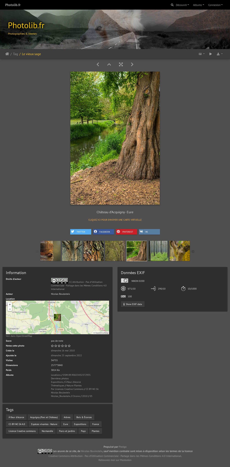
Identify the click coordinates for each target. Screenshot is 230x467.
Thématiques (57, 385)
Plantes (95, 430)
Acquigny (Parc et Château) (44, 417)
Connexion (214, 5)
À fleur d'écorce (73, 381)
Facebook (105, 231)
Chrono (76, 396)
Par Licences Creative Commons (67, 389)
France (95, 423)
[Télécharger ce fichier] (219, 53)
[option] (50, 251)
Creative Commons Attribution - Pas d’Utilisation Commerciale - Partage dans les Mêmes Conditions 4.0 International (114, 456)
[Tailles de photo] (201, 53)
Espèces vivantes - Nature (44, 423)
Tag (15, 54)
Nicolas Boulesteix (60, 392)
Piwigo (123, 446)
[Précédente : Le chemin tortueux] (97, 64)
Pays (83, 430)
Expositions (57, 381)
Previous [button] (37, 251)
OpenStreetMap (101, 332)
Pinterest (127, 231)
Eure (65, 423)
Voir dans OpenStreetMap (19, 335)
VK (146, 231)
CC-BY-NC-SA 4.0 (17, 423)
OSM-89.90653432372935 (77, 374)
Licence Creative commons (22, 430)
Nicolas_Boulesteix (60, 396)
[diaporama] (211, 53)
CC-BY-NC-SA (92, 389)
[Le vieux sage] (57, 317)
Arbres (67, 417)
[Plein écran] (121, 64)
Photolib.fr (13, 5)
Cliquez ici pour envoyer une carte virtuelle (115, 219)
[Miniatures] (109, 64)
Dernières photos (60, 378)
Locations (56, 374)
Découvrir (181, 5)
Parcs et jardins (67, 430)
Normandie (47, 430)
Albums (197, 5)
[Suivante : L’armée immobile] (132, 64)
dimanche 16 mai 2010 (63, 350)
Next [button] (193, 251)
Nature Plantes (74, 385)
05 (91, 396)
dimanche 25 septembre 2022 (66, 355)
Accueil (7, 53)
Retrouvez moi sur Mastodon (115, 460)
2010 (85, 396)
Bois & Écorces (84, 417)
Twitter (81, 231)
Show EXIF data (133, 304)
